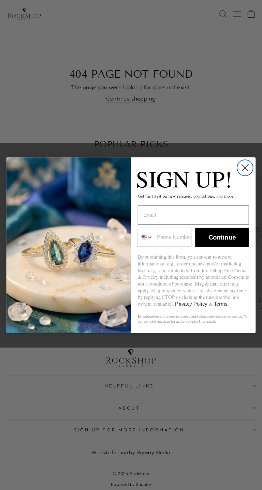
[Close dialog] (245, 167)
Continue (222, 237)
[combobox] (146, 237)
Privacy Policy (191, 303)
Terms (221, 303)
